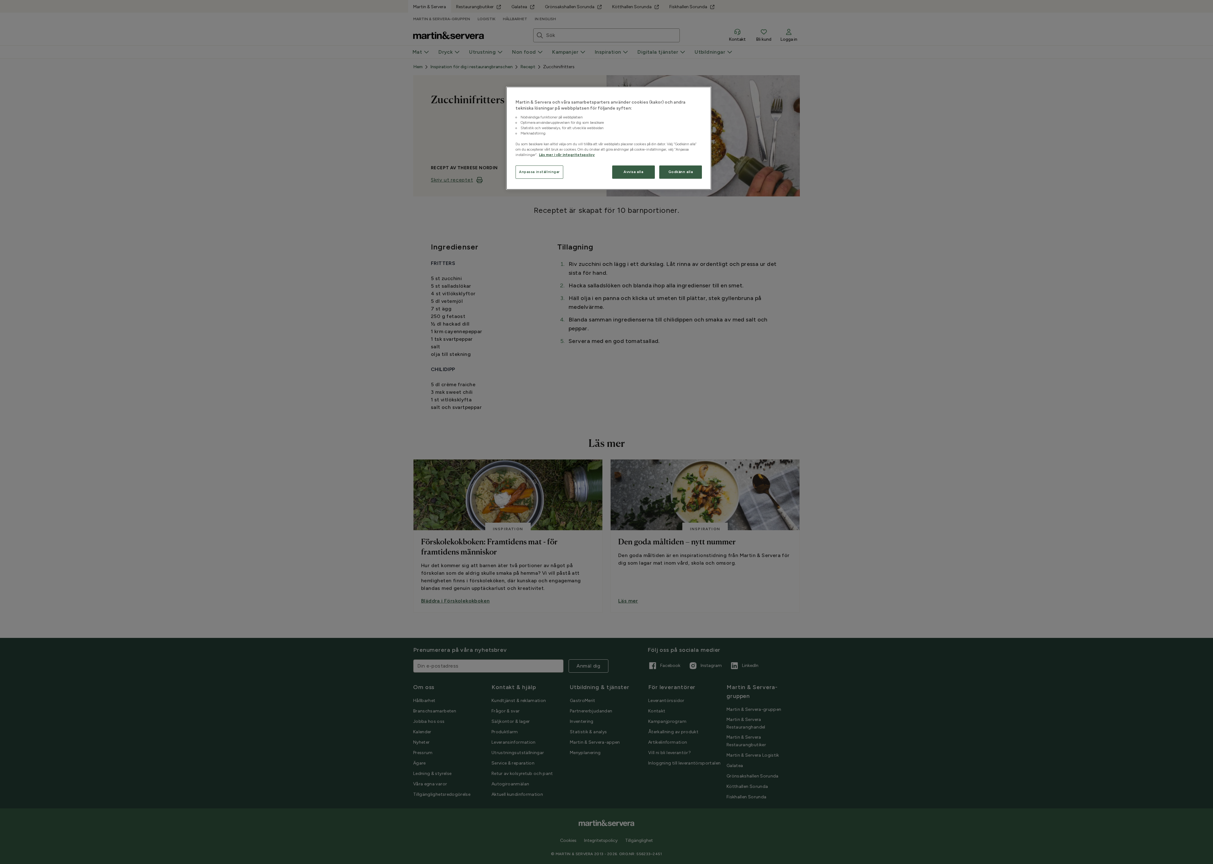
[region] (608, 138)
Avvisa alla (633, 172)
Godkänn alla (680, 172)
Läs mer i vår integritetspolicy (567, 155)
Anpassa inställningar (539, 172)
